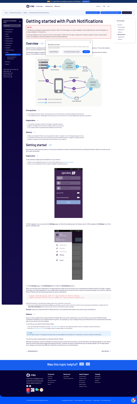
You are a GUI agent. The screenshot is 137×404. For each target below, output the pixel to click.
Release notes (49, 6)
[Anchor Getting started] (50, 145)
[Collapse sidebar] (20, 22)
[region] (69, 48)
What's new (57, 6)
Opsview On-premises (15, 12)
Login (108, 6)
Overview (119, 24)
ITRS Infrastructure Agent (9, 69)
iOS (58, 326)
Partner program (52, 380)
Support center (83, 386)
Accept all (86, 51)
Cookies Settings (53, 51)
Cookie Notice (96, 400)
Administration (9, 41)
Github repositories (68, 378)
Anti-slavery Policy (106, 400)
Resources (97, 382)
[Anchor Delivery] (34, 132)
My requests (82, 382)
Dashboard (97, 376)
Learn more (85, 1)
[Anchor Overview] (42, 43)
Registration (121, 29)
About (49, 384)
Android (53, 326)
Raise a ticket (82, 384)
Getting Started (9, 29)
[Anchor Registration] (38, 120)
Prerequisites (8, 31)
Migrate (7, 36)
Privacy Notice (88, 400)
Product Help (82, 376)
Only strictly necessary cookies (72, 51)
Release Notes (7, 73)
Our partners (51, 382)
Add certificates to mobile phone (11, 57)
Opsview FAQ (6, 75)
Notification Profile (38, 328)
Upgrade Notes (9, 38)
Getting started (121, 34)
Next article (105, 351)
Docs (6, 12)
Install (6, 34)
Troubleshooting (9, 50)
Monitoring (8, 45)
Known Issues (6, 76)
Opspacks (7, 47)
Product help (39, 6)
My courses (97, 378)
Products (50, 376)
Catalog (97, 380)
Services (50, 378)
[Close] (90, 42)
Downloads (66, 376)
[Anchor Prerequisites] (38, 110)
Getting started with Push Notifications (39, 12)
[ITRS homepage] (30, 6)
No (88, 364)
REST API (7, 61)
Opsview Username (67, 162)
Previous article (33, 351)
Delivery (120, 32)
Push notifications (11, 54)
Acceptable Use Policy (67, 400)
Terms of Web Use (78, 400)
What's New (6, 71)
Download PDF (126, 12)
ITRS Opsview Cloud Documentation (110, 12)
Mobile (7, 52)
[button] (133, 400)
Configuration (8, 43)
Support (98, 6)
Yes (82, 364)
